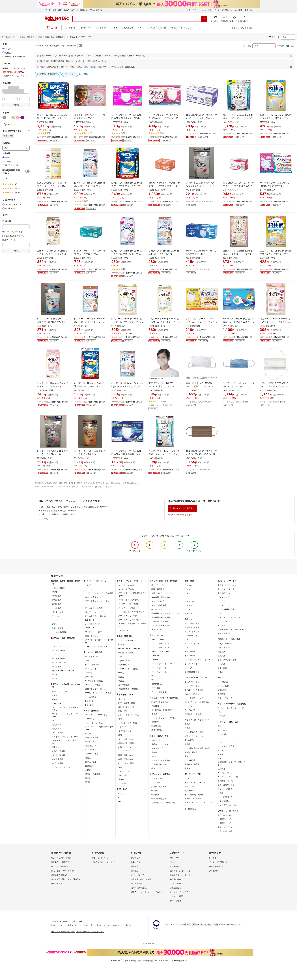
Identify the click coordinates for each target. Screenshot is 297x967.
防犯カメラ (189, 786)
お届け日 (6, 153)
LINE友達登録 (175, 888)
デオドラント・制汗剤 (160, 760)
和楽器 (121, 681)
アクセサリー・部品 (93, 632)
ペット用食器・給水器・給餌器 (198, 748)
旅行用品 (221, 716)
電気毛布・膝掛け (59, 658)
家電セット (71, 28)
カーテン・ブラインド (227, 773)
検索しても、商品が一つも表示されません (58, 514)
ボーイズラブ (123, 751)
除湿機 (55, 679)
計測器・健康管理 (158, 786)
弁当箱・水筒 (157, 609)
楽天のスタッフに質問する (182, 508)
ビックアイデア (86, 28)
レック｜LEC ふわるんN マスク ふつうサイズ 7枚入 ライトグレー (201, 186)
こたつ (55, 654)
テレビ (173, 28)
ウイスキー (189, 585)
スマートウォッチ (225, 698)
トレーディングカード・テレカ (198, 660)
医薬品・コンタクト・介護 (31, 37)
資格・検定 (123, 775)
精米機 (55, 699)
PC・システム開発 (126, 763)
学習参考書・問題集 (126, 743)
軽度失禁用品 (157, 730)
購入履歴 (134, 871)
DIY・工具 (189, 778)
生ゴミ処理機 (57, 763)
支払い (172, 862)
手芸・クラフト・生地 (227, 660)
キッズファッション (193, 682)
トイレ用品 (222, 668)
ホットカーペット (59, 650)
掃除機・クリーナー (60, 612)
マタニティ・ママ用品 (194, 690)
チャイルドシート (192, 710)
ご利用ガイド (190, 10)
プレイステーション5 (160, 644)
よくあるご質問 (204, 10)
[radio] (3, 49)
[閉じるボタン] (291, 55)
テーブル (221, 750)
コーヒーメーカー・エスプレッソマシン (66, 708)
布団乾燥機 (56, 604)
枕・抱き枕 (222, 734)
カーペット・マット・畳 (228, 777)
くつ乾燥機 (56, 608)
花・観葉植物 (190, 809)
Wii (152, 680)
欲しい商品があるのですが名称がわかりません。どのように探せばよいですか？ (74, 507)
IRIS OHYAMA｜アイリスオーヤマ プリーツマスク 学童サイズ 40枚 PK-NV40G (164, 186)
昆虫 (186, 756)
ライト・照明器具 (59, 632)
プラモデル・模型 (192, 635)
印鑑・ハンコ (223, 648)
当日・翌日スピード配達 (61, 858)
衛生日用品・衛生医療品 (161, 710)
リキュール (189, 601)
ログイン (235, 28)
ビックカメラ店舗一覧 (223, 10)
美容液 (154, 752)
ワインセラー (57, 733)
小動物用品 (189, 740)
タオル (220, 672)
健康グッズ (156, 795)
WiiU (153, 676)
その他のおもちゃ (192, 672)
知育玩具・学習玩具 (193, 627)
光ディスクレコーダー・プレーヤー (99, 602)
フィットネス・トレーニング (230, 617)
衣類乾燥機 (56, 600)
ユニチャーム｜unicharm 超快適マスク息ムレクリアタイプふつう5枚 (275, 118)
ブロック (188, 668)
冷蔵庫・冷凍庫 (58, 588)
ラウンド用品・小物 (226, 609)
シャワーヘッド (91, 750)
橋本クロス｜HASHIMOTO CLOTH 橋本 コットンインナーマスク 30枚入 (201, 386)
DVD (120, 802)
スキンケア (156, 740)
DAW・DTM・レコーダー (129, 649)
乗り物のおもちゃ (192, 631)
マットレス (222, 730)
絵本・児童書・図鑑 (126, 703)
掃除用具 (221, 652)
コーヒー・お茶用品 (159, 621)
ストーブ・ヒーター (60, 646)
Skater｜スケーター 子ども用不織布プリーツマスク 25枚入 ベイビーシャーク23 (239, 321)
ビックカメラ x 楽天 (53, 10)
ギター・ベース (124, 661)
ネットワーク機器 (92, 685)
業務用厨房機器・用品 (160, 617)
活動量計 (89, 766)
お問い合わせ (175, 901)
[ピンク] (18, 117)
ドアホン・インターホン (195, 782)
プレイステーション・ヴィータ (164, 664)
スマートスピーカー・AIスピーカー (99, 641)
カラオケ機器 (123, 685)
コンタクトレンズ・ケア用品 (163, 718)
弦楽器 (121, 677)
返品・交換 (174, 866)
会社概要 (238, 10)
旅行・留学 (123, 711)
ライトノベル (123, 771)
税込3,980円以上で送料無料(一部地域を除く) (83, 10)
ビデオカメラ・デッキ (94, 612)
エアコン (141, 28)
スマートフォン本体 (126, 585)
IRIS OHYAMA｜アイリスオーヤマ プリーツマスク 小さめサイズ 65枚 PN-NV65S (238, 186)
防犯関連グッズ (224, 819)
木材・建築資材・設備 (194, 795)
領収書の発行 (175, 879)
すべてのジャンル (9, 37)
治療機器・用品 (157, 706)
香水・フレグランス (159, 768)
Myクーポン (136, 875)
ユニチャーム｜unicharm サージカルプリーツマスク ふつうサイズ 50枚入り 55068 (238, 386)
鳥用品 (187, 744)
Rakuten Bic (57, 18)
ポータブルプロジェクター (96, 646)
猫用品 (187, 724)
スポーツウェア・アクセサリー (231, 629)
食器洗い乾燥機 (58, 751)
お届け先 (6, 143)
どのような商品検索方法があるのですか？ (58, 511)
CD (119, 797)
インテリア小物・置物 (227, 805)
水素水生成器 (57, 759)
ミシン (55, 620)
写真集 (121, 779)
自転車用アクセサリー (227, 593)
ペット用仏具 (190, 760)
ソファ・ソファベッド (227, 742)
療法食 (187, 768)
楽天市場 (248, 10)
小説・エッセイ (124, 747)
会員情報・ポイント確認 (141, 879)
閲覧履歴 (134, 866)
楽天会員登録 (246, 28)
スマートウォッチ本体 (127, 616)
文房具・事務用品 (225, 644)
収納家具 (221, 769)
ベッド (220, 738)
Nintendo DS (156, 684)
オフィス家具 (223, 801)
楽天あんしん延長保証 (60, 862)
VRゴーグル (123, 630)
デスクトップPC (92, 657)
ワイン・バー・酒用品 (160, 625)
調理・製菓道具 (157, 589)
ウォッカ (188, 605)
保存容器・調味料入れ (160, 597)
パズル (187, 648)
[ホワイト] (9, 117)
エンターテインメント (127, 707)
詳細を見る (130, 67)
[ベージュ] (13, 117)
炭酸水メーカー (58, 747)
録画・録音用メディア (94, 597)
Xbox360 (155, 660)
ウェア (220, 613)
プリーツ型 (8, 136)
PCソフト (89, 705)
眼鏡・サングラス (225, 633)
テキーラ (188, 613)
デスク (220, 754)
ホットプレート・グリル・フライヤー (66, 715)
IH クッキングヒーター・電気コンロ (66, 741)
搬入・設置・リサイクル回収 (63, 871)
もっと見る (43, 519)
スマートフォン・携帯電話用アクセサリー (132, 594)
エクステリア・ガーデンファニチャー (198, 803)
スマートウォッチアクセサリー (131, 620)
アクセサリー (123, 665)
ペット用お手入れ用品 (194, 732)
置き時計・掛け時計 (226, 781)
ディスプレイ (90, 669)
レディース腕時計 (225, 686)
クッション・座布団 (226, 746)
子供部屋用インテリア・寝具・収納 (231, 763)
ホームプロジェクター (94, 608)
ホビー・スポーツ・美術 (128, 715)
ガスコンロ (56, 721)
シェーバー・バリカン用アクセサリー (99, 728)
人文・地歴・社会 (125, 739)
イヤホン (115, 28)
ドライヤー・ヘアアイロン (96, 715)
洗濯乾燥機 (56, 596)
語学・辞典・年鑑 (125, 755)
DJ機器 (121, 673)
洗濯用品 (221, 656)
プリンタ (89, 673)
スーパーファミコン (159, 692)
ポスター (122, 783)
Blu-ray (121, 793)
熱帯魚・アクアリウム (194, 736)
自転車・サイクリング (227, 585)
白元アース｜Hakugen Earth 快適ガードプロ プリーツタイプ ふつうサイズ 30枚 (53, 118)
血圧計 (88, 778)
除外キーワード (8, 240)
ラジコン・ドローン (193, 644)
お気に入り (135, 862)
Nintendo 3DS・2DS (160, 652)
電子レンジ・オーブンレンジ (64, 691)
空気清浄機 (128, 28)
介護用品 (155, 722)
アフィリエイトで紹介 (179, 892)
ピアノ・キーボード (126, 640)
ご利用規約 (213, 871)
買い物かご (135, 858)
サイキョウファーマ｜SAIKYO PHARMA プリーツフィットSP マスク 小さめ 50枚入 (163, 118)
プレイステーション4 (160, 648)
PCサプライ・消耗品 (94, 681)
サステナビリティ (162, 961)
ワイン (187, 589)
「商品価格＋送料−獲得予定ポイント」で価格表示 (55, 46)
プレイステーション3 (160, 668)
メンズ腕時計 (223, 682)
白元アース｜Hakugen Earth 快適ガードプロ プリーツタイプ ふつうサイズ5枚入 (90, 386)
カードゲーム (190, 652)
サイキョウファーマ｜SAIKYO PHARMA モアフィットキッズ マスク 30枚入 (201, 321)
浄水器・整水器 (58, 755)
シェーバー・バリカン (94, 723)
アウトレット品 (224, 815)
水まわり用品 (157, 629)
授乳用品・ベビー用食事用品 (197, 702)
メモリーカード (91, 628)
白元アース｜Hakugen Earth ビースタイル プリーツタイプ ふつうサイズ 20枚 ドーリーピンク (53, 386)
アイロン (55, 616)
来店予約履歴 (136, 883)
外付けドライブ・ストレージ (97, 689)
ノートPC (89, 661)
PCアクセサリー (92, 665)
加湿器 (55, 675)
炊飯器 (55, 695)
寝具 (219, 726)
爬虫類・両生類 (191, 752)
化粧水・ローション (159, 744)
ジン (186, 593)
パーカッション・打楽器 (128, 669)
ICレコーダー (90, 620)
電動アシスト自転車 (226, 589)
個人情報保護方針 (216, 866)
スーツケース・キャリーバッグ (231, 708)
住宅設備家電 (57, 628)
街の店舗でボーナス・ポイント (105, 862)
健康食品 (155, 791)
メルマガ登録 (175, 883)
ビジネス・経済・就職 (127, 723)
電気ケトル (56, 729)
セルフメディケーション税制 (63, 932)
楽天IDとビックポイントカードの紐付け (147, 892)
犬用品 (187, 728)
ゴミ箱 (220, 793)
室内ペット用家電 (192, 764)
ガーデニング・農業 (193, 799)
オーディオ (90, 589)
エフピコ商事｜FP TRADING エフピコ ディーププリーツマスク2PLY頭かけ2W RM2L (275, 386)
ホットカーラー (91, 738)
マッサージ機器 (91, 754)
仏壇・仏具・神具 (225, 831)
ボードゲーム (190, 656)
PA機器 (121, 644)
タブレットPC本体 (126, 589)
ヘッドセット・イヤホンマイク (131, 612)
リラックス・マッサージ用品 (163, 803)
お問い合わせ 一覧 (145, 961)
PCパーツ (89, 701)
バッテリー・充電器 (126, 608)
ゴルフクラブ (223, 597)
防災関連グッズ (191, 791)
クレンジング (157, 748)
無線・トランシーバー (94, 636)
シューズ (221, 601)
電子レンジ (185, 28)
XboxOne (155, 656)
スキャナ (89, 677)
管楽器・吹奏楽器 (125, 653)
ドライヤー (102, 28)
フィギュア (189, 640)
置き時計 (221, 694)
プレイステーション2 (160, 672)
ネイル (154, 756)
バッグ (220, 712)
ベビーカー (189, 706)
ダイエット (156, 782)
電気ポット (56, 725)
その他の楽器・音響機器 (128, 689)
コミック (122, 699)
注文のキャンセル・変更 (180, 871)
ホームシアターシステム (95, 616)
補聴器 (88, 758)
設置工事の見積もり (59, 875)
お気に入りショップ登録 (180, 875)
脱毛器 (88, 734)
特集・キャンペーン (100, 858)
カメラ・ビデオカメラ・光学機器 (99, 593)
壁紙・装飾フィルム (226, 785)
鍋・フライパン (157, 585)
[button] (5, 90)
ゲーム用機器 (90, 697)
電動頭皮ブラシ (91, 746)
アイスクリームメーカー (62, 767)
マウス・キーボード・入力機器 (98, 693)
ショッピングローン (59, 866)
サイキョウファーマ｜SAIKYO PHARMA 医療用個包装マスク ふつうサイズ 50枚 (127, 454)
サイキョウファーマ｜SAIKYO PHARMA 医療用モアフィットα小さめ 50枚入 (275, 186)
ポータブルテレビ (92, 624)
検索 (17, 105)
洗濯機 (163, 28)
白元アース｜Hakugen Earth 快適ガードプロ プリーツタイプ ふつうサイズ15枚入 (127, 186)
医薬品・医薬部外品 (159, 702)
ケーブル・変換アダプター (129, 604)
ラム (186, 597)
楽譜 (120, 719)
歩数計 (88, 770)
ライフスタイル (124, 731)
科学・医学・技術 (125, 759)
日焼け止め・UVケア (160, 764)
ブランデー (189, 609)
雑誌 (120, 735)
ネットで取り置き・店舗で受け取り (66, 879)
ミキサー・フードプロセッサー (65, 737)
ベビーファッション (193, 686)
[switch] (27, 171)
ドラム (121, 657)
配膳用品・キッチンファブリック (165, 613)
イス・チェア (223, 758)
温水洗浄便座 (90, 762)
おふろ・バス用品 (192, 694)
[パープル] (22, 117)
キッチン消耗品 (157, 601)
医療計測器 (156, 726)
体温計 (88, 782)
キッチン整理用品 (158, 605)
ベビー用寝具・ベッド (194, 698)
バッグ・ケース (224, 605)
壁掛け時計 (222, 690)
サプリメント (157, 778)
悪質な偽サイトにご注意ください (90, 932)
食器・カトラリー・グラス (162, 593)
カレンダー (123, 727)
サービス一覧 (130, 961)
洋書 (120, 767)
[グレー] (4, 117)
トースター (56, 703)
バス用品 (221, 664)
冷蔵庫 (152, 28)
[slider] (2, 94)
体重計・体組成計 (92, 774)
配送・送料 (174, 858)
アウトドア (222, 625)
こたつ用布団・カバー (227, 797)
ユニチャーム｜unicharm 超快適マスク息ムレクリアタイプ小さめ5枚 (275, 253)
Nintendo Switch (158, 640)
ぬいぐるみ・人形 (192, 623)
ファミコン (156, 688)
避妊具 (154, 714)
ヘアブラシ (90, 719)
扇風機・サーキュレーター (63, 670)
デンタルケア (90, 742)
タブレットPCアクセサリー (129, 600)
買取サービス (56, 883)
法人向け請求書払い (139, 888)
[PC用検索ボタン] (204, 19)
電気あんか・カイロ (60, 662)
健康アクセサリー (158, 799)
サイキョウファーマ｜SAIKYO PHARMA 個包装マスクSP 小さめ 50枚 (126, 118)
